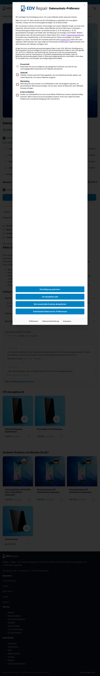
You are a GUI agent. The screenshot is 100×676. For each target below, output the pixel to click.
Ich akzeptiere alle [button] (50, 297)
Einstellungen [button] (65, 40)
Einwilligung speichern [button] (50, 289)
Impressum (67, 321)
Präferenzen (33, 321)
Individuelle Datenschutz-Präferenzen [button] (50, 311)
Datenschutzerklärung (75, 35)
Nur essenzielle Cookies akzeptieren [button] (50, 304)
